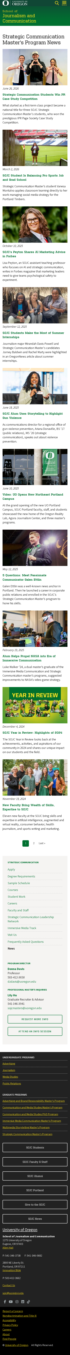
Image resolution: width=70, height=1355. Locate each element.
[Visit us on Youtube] (10, 1302)
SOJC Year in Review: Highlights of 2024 (32, 732)
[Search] (57, 3)
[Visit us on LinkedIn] (23, 1302)
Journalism (9, 1070)
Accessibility (9, 1320)
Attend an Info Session (35, 1031)
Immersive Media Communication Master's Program (32, 1121)
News (11, 948)
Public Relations (12, 1083)
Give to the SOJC (35, 1204)
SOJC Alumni (35, 1175)
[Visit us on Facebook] (5, 1302)
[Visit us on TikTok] (28, 1302)
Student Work (16, 897)
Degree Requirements (21, 876)
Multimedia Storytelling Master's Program (26, 1127)
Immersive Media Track (22, 928)
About (6, 1334)
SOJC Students (35, 1147)
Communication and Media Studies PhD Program (30, 1114)
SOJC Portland (35, 1190)
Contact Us (9, 1285)
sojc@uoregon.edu (13, 1293)
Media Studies (10, 1077)
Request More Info (35, 1019)
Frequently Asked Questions (26, 942)
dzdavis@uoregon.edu (22, 982)
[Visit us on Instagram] (17, 1302)
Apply (11, 869)
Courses (13, 890)
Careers (12, 903)
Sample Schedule (19, 883)
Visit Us (12, 935)
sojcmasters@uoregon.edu (25, 1008)
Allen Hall (8, 1248)
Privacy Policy (10, 1325)
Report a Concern (13, 1311)
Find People (9, 1339)
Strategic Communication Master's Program (27, 1134)
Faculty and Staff (18, 910)
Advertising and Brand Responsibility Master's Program (34, 1101)
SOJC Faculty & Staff (35, 1161)
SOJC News (35, 1218)
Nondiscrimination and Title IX (20, 1316)
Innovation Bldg (12, 1270)
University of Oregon (20, 1230)
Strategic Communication (23, 862)
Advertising (9, 1064)
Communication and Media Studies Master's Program (32, 1107)
